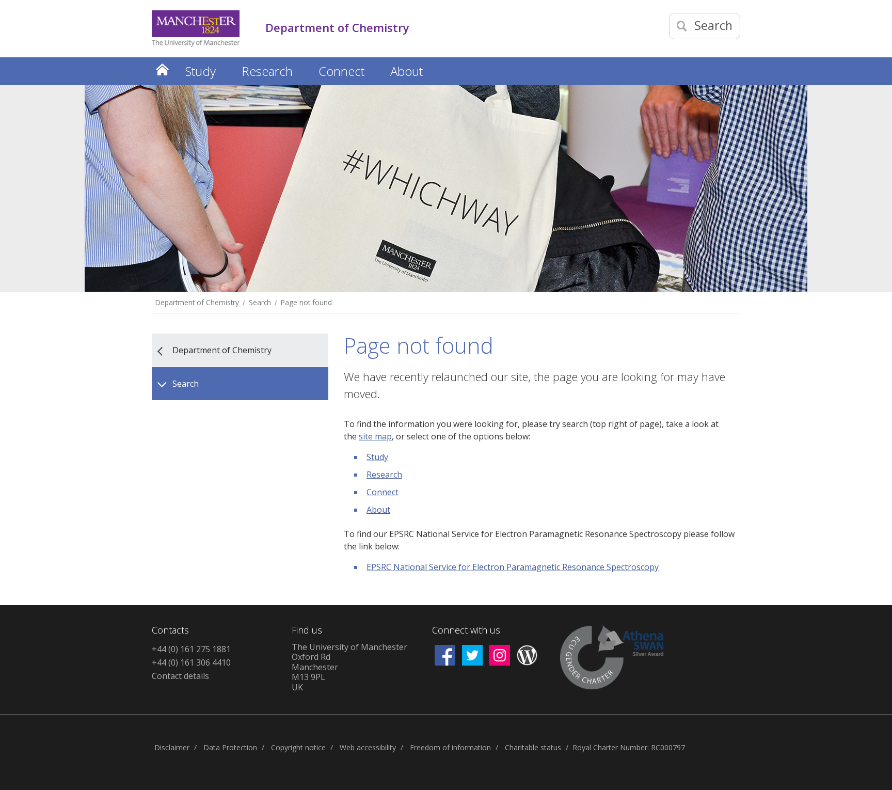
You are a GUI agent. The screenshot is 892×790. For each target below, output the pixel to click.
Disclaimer (171, 747)
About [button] (406, 71)
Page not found (306, 302)
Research (384, 474)
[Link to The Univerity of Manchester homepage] (196, 28)
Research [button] (267, 71)
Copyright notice (298, 747)
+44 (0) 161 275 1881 (191, 649)
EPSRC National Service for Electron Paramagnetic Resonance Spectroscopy (513, 567)
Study (377, 457)
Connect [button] (341, 71)
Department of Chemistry (197, 302)
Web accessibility (368, 747)
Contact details (180, 676)
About (378, 509)
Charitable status (533, 747)
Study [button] (200, 71)
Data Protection (230, 747)
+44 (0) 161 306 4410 (191, 662)
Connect (383, 492)
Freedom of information (450, 747)
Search (260, 302)
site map (375, 436)
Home (162, 69)
